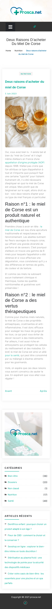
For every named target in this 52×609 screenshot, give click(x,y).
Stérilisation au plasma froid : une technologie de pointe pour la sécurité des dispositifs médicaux (24, 562)
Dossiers (12, 482)
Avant (8, 390)
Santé (11, 500)
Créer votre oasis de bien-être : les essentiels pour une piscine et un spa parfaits (24, 578)
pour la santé (12, 355)
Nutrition (26, 74)
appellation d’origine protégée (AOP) (24, 162)
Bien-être (13, 476)
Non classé (13, 488)
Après (43, 390)
